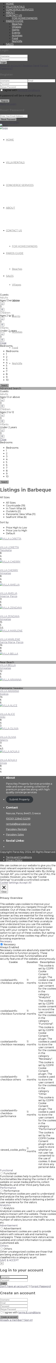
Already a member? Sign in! (16, 1320)
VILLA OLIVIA (8, 737)
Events (16, 32)
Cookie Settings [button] (9, 882)
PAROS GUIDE (14, 21)
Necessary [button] (6, 941)
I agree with (21, 90)
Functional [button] (6, 1170)
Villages (16, 26)
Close (3, 343)
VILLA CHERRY (9, 570)
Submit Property (19, 799)
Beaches (17, 24)
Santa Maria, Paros (11, 642)
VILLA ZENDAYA (9, 616)
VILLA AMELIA (8, 593)
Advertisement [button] (9, 1225)
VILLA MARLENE (10, 639)
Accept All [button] (25, 882)
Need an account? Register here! (19, 65)
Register (4, 101)
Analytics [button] (5, 1205)
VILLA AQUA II (8, 760)
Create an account (9, 1317)
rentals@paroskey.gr (18, 824)
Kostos (4, 694)
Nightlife (17, 41)
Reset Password (8, 119)
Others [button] (4, 1245)
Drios (3, 763)
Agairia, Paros (8, 596)
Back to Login (8, 104)
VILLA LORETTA (9, 547)
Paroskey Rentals (16, 829)
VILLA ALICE (7, 714)
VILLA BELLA (8, 665)
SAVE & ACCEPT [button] (9, 1260)
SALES (10, 44)
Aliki (2, 717)
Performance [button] (8, 1187)
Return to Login (9, 122)
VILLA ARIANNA (9, 691)
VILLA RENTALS (15, 6)
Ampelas (5, 573)
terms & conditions (29, 90)
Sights (15, 29)
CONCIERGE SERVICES (20, 9)
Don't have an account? (14, 1286)
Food (15, 38)
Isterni (4, 740)
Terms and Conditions (19, 857)
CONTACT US (14, 15)
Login (3, 62)
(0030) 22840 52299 (18, 818)
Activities (17, 35)
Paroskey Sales (15, 834)
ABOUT (10, 12)
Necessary (10, 944)
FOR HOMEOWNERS (24, 18)
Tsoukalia (6, 550)
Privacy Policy (14, 860)
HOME (10, 3)
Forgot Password (40, 1286)
